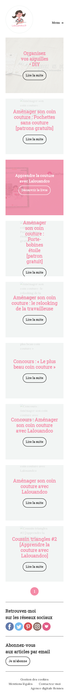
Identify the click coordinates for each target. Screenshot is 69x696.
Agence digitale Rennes (47, 688)
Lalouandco (19, 19)
